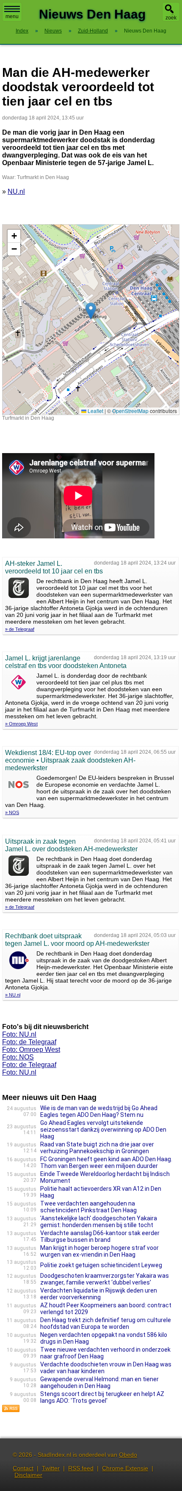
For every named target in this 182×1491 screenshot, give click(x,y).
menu (12, 16)
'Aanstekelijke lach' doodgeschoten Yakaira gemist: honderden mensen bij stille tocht (98, 1221)
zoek (170, 18)
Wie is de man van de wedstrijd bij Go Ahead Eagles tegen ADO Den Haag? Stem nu (98, 1111)
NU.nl (16, 191)
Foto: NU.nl (19, 1034)
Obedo (128, 1454)
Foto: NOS (18, 1057)
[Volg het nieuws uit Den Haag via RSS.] (11, 1410)
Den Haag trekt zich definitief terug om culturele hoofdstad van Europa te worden (105, 1323)
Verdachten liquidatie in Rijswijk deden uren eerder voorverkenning (98, 1294)
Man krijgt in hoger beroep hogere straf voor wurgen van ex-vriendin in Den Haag (99, 1251)
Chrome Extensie (125, 1468)
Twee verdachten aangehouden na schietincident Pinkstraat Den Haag (88, 1207)
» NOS (12, 812)
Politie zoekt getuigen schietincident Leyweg (101, 1265)
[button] (90, 311)
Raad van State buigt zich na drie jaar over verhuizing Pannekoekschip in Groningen (97, 1147)
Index (22, 31)
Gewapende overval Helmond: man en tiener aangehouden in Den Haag (99, 1382)
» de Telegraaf (19, 629)
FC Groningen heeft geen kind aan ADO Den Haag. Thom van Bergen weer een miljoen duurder (106, 1162)
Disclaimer (28, 1475)
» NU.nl (12, 994)
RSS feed (81, 1468)
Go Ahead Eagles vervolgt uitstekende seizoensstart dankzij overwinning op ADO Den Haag (103, 1129)
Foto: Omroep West (31, 1049)
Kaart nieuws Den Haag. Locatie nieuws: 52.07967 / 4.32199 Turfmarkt (90, 319)
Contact (23, 1468)
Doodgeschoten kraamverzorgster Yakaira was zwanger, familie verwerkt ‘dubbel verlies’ (104, 1279)
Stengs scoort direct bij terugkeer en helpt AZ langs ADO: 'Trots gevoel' (102, 1397)
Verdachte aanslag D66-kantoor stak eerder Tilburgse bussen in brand (100, 1236)
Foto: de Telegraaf (29, 1042)
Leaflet (94, 410)
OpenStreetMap (130, 410)
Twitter (51, 1468)
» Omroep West (21, 723)
